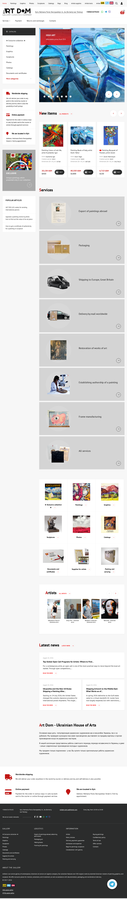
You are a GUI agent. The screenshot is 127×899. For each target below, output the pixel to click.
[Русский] (107, 4)
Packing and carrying (9, 859)
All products (64, 114)
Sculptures (41, 3)
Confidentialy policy (99, 837)
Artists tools (89, 3)
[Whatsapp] (102, 12)
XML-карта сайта (7, 890)
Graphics (23, 3)
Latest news (66, 646)
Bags (59, 3)
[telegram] (46, 817)
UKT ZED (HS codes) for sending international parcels (16, 208)
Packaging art (38, 839)
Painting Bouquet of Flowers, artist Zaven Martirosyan (108, 152)
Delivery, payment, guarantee (75, 840)
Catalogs (51, 3)
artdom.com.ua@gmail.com (68, 810)
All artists (63, 594)
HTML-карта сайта (8, 893)
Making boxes (38, 842)
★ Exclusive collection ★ (10, 834)
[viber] (49, 817)
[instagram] (37, 817)
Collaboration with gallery (74, 850)
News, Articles (70, 837)
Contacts (95, 847)
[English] (111, 4)
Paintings (13, 3)
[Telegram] (105, 12)
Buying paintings (98, 834)
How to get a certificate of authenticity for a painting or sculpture (18, 227)
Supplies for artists (8, 856)
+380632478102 (92, 12)
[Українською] (103, 4)
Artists (98, 3)
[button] (44, 96)
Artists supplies (76, 3)
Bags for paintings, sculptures (75, 847)
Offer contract (97, 843)
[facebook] (34, 817)
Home (4, 3)
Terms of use (97, 840)
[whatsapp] (43, 817)
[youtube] (40, 817)
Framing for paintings (41, 845)
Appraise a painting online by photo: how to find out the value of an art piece (19, 218)
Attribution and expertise (73, 843)
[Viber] (109, 12)
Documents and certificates (10, 853)
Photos (31, 3)
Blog (66, 3)
